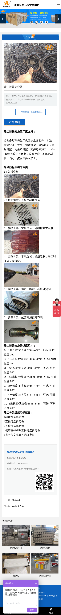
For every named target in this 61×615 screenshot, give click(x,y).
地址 (51, 613)
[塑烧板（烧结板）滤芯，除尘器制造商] (6, 3)
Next (58, 18)
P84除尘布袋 (18, 506)
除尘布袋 (16, 500)
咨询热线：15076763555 (31, 112)
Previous (3, 18)
